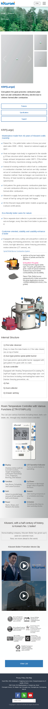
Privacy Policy (21, 678)
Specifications (24, 112)
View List (24, 663)
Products (11, 13)
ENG (37, 3)
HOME (3, 13)
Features (24, 106)
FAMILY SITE (17, 700)
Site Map (29, 678)
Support (24, 119)
